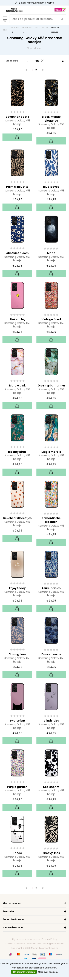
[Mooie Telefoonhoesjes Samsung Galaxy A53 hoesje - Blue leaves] (51, 162)
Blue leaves (51, 187)
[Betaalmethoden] (10, 954)
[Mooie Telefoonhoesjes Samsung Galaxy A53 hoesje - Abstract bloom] (17, 229)
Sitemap (31, 943)
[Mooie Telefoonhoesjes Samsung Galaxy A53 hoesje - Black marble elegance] (51, 92)
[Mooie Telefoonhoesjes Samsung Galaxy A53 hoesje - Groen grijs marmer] (51, 361)
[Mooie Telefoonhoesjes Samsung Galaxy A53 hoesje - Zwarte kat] (17, 696)
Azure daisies (51, 588)
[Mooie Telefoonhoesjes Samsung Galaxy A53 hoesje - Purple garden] (17, 762)
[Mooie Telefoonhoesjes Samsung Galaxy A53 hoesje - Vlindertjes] (51, 696)
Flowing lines (17, 654)
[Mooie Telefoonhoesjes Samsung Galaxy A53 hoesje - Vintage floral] (51, 295)
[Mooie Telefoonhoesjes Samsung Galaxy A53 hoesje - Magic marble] (51, 427)
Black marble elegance (51, 118)
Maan (51, 253)
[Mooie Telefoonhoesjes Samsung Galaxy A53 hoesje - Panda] (17, 829)
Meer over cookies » (48, 972)
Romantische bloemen (51, 520)
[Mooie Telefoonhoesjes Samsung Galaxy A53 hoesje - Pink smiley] (17, 295)
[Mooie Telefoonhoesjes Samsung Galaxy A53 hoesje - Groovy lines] (51, 829)
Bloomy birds (17, 452)
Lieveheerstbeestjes (17, 518)
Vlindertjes (51, 720)
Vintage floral (51, 319)
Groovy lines (51, 853)
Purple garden (17, 787)
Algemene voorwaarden (26, 939)
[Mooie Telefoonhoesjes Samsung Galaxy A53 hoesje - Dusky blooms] (51, 630)
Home (5, 30)
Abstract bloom (17, 253)
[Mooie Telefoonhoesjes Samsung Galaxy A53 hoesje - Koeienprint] (51, 762)
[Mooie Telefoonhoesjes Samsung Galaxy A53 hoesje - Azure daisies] (51, 564)
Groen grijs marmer (51, 385)
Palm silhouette (17, 187)
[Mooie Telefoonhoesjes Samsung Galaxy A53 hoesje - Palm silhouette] (17, 162)
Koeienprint (51, 787)
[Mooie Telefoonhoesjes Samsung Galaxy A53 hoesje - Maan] (51, 229)
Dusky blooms (51, 654)
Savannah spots (17, 117)
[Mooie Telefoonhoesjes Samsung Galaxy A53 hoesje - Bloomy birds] (17, 427)
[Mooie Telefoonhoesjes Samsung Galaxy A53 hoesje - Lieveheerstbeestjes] (17, 494)
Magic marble (51, 452)
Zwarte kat (17, 720)
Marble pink (17, 385)
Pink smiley (17, 319)
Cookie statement (15, 943)
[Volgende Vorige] (43, 70)
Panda (17, 853)
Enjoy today (17, 588)
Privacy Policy (49, 939)
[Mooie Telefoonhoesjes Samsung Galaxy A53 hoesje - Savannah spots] (17, 92)
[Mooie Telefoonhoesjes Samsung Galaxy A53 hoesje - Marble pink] (17, 361)
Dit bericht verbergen (24, 972)
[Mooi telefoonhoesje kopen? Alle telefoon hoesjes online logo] (14, 10)
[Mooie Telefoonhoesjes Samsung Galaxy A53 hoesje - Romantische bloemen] (51, 494)
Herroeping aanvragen (51, 943)
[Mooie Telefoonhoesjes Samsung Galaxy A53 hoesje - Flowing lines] (17, 630)
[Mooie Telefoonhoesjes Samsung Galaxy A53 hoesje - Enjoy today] (17, 564)
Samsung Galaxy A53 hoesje (17, 122)
